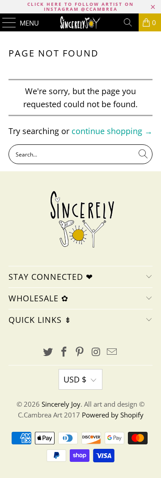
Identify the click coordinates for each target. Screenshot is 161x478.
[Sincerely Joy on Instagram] (96, 352)
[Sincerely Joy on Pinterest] (80, 352)
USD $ (75, 379)
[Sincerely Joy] (80, 22)
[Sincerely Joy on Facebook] (64, 352)
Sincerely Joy (61, 404)
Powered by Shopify (113, 414)
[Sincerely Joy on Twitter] (48, 352)
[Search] (127, 22)
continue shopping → (112, 131)
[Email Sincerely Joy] (112, 352)
